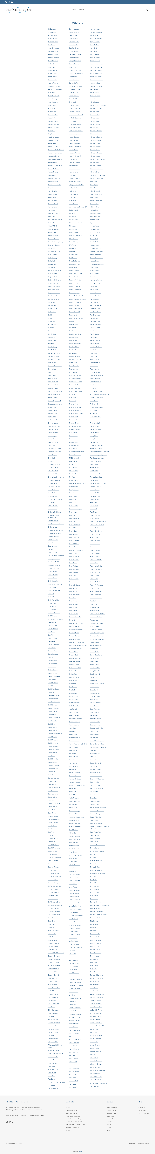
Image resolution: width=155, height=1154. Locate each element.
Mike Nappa (94, 185)
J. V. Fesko (72, 245)
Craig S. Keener (53, 597)
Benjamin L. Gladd (54, 286)
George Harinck (74, 57)
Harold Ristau (73, 150)
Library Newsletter (71, 1110)
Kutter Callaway (74, 846)
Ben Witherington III (54, 270)
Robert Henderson (96, 547)
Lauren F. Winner (74, 900)
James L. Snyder (74, 293)
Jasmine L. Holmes (75, 359)
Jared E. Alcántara (74, 350)
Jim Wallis (72, 477)
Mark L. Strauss (74, 1068)
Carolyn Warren (53, 442)
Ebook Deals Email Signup (74, 1122)
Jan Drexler (72, 328)
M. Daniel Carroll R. (75, 1014)
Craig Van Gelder (53, 600)
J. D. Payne (72, 216)
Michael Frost (94, 121)
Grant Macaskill (74, 96)
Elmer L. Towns (53, 981)
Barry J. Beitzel (52, 255)
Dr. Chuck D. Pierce (54, 876)
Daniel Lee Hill (52, 657)
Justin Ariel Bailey (74, 703)
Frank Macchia (52, 1063)
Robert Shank (94, 575)
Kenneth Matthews (75, 776)
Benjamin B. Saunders (55, 277)
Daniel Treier (52, 667)
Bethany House (111, 1113)
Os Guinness (94, 286)
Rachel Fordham (95, 429)
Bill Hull (50, 318)
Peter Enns (93, 353)
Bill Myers (51, 328)
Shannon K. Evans (95, 725)
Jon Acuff (72, 620)
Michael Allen (94, 111)
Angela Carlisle (52, 194)
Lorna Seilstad (73, 992)
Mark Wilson (73, 1087)
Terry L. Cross (94, 892)
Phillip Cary (93, 388)
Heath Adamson (74, 166)
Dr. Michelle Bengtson (55, 905)
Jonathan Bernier (74, 626)
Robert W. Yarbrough (96, 585)
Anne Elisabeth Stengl (55, 220)
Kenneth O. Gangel (75, 779)
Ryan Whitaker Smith (96, 636)
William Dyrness (95, 1073)
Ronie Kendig (94, 610)
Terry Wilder (94, 896)
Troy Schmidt (94, 984)
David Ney (51, 756)
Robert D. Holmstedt (96, 528)
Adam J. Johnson (53, 57)
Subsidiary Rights (143, 1113)
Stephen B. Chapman (97, 779)
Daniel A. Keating (53, 644)
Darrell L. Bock (52, 673)
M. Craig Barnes (74, 1011)
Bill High (50, 315)
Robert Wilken (94, 588)
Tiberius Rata (94, 921)
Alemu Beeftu (52, 80)
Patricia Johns (94, 299)
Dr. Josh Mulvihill (53, 892)
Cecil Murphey (52, 455)
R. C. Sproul (94, 404)
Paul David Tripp (95, 321)
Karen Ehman (73, 712)
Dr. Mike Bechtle (53, 908)
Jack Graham (73, 251)
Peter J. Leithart (95, 363)
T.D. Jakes (93, 857)
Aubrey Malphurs (53, 235)
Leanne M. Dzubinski (75, 909)
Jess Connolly (73, 442)
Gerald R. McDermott (76, 73)
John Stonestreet (74, 594)
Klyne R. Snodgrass (75, 827)
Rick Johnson (94, 502)
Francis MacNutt (53, 1057)
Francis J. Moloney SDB (55, 1053)
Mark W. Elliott (73, 1081)
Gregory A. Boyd (74, 108)
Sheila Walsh (94, 738)
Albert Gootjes (52, 76)
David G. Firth (52, 721)
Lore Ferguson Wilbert (76, 985)
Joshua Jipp (73, 674)
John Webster (73, 614)
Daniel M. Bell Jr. (53, 660)
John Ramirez (73, 582)
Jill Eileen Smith (74, 458)
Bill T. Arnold (52, 331)
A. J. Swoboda (52, 35)
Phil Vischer (94, 385)
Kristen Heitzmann (75, 836)
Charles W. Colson (54, 486)
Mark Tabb (72, 1077)
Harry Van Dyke (74, 159)
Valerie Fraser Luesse (97, 994)
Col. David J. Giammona (56, 555)
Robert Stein (94, 579)
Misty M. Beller (95, 207)
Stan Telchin (94, 766)
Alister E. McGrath (53, 96)
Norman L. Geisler (96, 280)
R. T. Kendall (94, 420)
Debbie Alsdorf (52, 781)
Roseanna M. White (96, 617)
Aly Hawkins (52, 111)
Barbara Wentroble (54, 251)
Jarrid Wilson (73, 353)
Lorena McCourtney (75, 989)
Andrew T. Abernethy (54, 185)
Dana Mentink (52, 638)
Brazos (109, 1124)
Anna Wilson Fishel (54, 213)
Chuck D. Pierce (53, 540)
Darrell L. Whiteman (54, 676)
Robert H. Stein (95, 540)
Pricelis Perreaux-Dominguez (99, 394)
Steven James (94, 820)
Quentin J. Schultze (96, 397)
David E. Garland (53, 708)
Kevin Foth (72, 792)
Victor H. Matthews (96, 1004)
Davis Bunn (51, 775)
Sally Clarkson (94, 642)
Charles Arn (51, 461)
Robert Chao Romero (97, 525)
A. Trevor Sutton (53, 42)
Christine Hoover (53, 527)
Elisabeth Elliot (52, 950)
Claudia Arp (51, 549)
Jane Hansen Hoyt (75, 334)
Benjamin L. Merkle (54, 289)
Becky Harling (52, 258)
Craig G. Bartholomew (55, 584)
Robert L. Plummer (96, 569)
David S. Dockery (53, 759)
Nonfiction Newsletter (72, 1113)
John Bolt (72, 515)
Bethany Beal (52, 305)
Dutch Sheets (52, 921)
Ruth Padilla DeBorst (96, 623)
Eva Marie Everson (54, 1029)
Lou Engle (72, 995)
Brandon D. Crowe (54, 353)
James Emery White (75, 274)
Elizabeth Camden (54, 959)
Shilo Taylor (94, 750)
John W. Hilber (73, 604)
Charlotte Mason (53, 490)
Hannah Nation (74, 137)
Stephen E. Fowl (95, 782)
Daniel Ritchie (52, 663)
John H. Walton (74, 544)
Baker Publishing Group (55, 242)
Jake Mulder (73, 267)
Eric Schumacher (53, 1010)
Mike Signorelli (95, 191)
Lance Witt (72, 871)
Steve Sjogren (94, 804)
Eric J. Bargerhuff (53, 997)
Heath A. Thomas (74, 162)
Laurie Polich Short (75, 906)
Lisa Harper (72, 954)
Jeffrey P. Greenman (75, 391)
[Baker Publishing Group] (18, 10)
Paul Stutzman (94, 350)
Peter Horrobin (95, 359)
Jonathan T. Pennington (76, 642)
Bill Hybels (51, 321)
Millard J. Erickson (96, 200)
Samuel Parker (94, 652)
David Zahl (51, 772)
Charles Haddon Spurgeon (56, 477)
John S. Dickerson (75, 585)
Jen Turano (72, 394)
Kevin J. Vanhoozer (75, 795)
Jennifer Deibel (74, 404)
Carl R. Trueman (53, 432)
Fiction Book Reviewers (73, 1116)
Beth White (51, 302)
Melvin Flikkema (95, 96)
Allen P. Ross (52, 105)
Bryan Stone (52, 417)
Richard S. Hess (95, 496)
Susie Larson (94, 842)
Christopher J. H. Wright (56, 530)
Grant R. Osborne (74, 99)
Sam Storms (94, 648)
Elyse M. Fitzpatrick (54, 988)
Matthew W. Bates (96, 76)
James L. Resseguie (75, 289)
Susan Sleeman (95, 835)
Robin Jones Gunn (96, 591)
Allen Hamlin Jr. (53, 102)
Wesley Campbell (95, 1051)
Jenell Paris (72, 397)
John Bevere (73, 512)
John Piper (72, 575)
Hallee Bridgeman (75, 134)
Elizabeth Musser (53, 969)
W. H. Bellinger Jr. (95, 1013)
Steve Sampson (95, 801)
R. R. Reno (93, 413)
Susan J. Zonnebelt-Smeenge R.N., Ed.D (99, 828)
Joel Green (72, 499)
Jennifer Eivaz (73, 417)
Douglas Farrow (53, 861)
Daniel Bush (52, 648)
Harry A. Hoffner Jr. (75, 156)
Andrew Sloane (53, 181)
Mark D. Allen (73, 1052)
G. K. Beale (51, 1085)
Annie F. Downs (53, 223)
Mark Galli (72, 1055)
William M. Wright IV (96, 1080)
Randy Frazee (94, 439)
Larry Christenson (74, 874)
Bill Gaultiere (52, 312)
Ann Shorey (51, 210)
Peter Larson (94, 366)
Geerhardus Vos (74, 42)
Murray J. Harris (95, 216)
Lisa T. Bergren (73, 966)
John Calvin (73, 528)
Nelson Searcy (94, 261)
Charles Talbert (53, 483)
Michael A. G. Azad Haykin (98, 105)
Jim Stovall (72, 474)
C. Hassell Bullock (53, 420)
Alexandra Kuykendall (55, 89)
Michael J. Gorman (96, 134)
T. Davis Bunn (94, 848)
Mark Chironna (74, 1049)
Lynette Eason (73, 1001)
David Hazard (52, 727)
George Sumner (74, 64)
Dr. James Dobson (54, 889)
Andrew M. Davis (53, 169)
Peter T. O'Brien (95, 378)
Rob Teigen (93, 512)
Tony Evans (93, 969)
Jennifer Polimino (75, 420)
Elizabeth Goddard (54, 965)
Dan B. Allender (53, 629)
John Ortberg (73, 572)
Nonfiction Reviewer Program (75, 1119)
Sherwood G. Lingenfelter (98, 747)
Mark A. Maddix (74, 1033)
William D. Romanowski (97, 1070)
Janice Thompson (75, 343)
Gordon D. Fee (73, 83)
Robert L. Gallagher (96, 566)
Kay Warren (72, 753)
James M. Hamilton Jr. (76, 296)
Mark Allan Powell (75, 1039)
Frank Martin (52, 1066)
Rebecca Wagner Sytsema (98, 455)
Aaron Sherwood (53, 48)
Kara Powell (73, 709)
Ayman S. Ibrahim (53, 239)
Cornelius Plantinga (54, 565)
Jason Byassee (73, 363)
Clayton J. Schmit (53, 552)
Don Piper (51, 835)
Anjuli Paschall (52, 200)
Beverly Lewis (52, 309)
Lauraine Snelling (74, 893)
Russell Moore (94, 620)
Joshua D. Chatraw (75, 668)
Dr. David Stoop (53, 883)
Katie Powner (73, 750)
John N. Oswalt (74, 569)
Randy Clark (94, 436)
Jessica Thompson (75, 455)
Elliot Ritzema (52, 978)
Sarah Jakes (94, 680)
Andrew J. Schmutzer (55, 166)
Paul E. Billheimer (95, 324)
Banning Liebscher (54, 245)
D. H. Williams (52, 616)
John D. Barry (73, 531)
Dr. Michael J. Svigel (54, 902)
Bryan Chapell (52, 407)
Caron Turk (51, 445)
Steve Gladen (94, 795)
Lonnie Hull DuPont (75, 982)
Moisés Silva (94, 210)
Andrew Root (52, 175)
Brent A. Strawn (53, 369)
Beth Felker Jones (53, 299)
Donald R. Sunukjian (54, 848)
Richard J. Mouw (95, 486)
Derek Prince (52, 813)
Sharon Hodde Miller (96, 728)
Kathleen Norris (74, 741)
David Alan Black (53, 689)
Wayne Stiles (94, 1042)
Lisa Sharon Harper (75, 963)
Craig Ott (51, 594)
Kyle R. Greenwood (75, 855)
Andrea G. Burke (53, 146)
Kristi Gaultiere (73, 842)
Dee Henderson (53, 794)
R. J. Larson (93, 410)
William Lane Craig (96, 1077)
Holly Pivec (72, 197)
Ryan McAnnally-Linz (97, 633)
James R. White (74, 305)
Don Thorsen (52, 842)
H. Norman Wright (75, 124)
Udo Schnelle (94, 991)
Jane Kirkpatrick (74, 337)
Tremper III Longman (96, 975)
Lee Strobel (72, 922)
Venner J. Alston (95, 1000)
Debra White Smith (54, 787)
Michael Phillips (95, 150)
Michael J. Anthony (96, 131)
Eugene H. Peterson (54, 1026)
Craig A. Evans (52, 578)
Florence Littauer (53, 1050)
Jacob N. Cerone (74, 261)
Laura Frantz (73, 887)
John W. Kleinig (74, 607)
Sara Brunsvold (95, 674)
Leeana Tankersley (75, 925)
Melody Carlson (95, 92)
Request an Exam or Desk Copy (75, 1124)
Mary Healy (93, 48)
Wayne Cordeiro (95, 1038)
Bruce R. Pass (52, 397)
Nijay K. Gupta (94, 274)
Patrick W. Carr (95, 309)
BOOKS (81, 10)
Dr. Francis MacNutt (54, 886)
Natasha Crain (94, 245)
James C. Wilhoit (74, 270)
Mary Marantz (94, 54)
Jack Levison (73, 258)
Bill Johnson (52, 324)
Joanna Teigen (73, 486)
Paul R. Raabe (94, 343)
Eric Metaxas (52, 1000)
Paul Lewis (93, 331)
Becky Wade (52, 264)
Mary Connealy (95, 42)
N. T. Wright (94, 235)
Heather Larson (74, 172)
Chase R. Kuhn (52, 493)
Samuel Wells (94, 658)
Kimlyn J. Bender (74, 823)
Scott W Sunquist (95, 703)
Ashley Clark (52, 232)
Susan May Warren (96, 832)
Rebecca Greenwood (97, 448)
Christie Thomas (53, 521)
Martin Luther (94, 35)
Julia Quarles (73, 687)
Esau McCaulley (53, 1019)
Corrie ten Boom (53, 568)
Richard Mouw (94, 490)
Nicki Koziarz (94, 267)
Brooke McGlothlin (54, 385)
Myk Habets (94, 223)
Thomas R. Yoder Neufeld (98, 915)
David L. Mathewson (54, 746)
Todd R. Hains (94, 956)
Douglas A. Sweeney (54, 857)
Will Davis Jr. (94, 1058)
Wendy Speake (95, 1045)
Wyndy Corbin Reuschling (98, 1083)
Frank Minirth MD (53, 1069)
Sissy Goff (93, 757)
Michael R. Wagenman (97, 159)
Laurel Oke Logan (74, 896)
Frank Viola (51, 1076)
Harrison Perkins (74, 153)
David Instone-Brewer (55, 733)
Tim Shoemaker (95, 934)
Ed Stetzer (51, 927)
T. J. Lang (93, 854)
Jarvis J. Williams (74, 356)
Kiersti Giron (73, 804)
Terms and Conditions (143, 1143)
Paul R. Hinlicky (95, 340)
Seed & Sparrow (111, 1110)
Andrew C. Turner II (54, 156)
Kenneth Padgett (74, 782)
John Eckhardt (73, 534)
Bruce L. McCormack (55, 391)
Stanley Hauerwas (96, 772)
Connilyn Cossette (54, 559)
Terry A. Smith (94, 886)
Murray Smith (94, 220)
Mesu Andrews (95, 99)
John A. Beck (73, 502)
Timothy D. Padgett (96, 940)
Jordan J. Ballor (74, 655)
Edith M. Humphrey (54, 937)
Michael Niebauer (95, 146)
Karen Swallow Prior (75, 718)
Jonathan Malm (74, 633)
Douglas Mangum (53, 867)
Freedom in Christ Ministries (57, 1082)
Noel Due (93, 277)
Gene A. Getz (73, 45)
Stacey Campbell (95, 763)
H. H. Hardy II (73, 121)
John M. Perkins (74, 556)
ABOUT (73, 10)
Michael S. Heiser (95, 166)
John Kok (72, 547)
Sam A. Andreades (96, 645)
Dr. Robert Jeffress (54, 911)
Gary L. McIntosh (74, 32)
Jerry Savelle (73, 439)
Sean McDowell (95, 709)
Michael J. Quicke (96, 137)
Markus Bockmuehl (96, 32)
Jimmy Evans (73, 480)
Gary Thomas (73, 38)
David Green (52, 724)
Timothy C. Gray (95, 937)
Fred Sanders (52, 1079)
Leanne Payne (73, 912)
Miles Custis (94, 197)
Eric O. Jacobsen (53, 1004)
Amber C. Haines (53, 127)
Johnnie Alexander (75, 617)
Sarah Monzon (94, 687)
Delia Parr (51, 800)
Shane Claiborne (95, 718)
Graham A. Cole (74, 92)
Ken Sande (72, 769)
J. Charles (72, 213)
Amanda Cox (52, 118)
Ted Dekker (93, 880)
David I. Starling (53, 730)
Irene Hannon (73, 204)
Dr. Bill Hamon (52, 870)
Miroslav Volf (94, 204)
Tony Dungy (94, 965)
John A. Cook (73, 506)
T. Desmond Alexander (97, 851)
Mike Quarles (94, 188)
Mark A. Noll (73, 1036)
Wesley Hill (93, 1054)
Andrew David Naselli (55, 159)
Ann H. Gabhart (53, 204)
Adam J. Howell (53, 54)
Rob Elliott (93, 509)
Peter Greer (94, 356)
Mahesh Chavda (74, 1023)
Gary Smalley (73, 35)
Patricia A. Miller (95, 293)
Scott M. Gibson (95, 696)
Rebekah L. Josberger (97, 458)
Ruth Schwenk (94, 626)
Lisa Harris (72, 957)
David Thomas (52, 762)
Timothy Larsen (95, 950)
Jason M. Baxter (74, 366)
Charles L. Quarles (54, 480)
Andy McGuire (52, 191)
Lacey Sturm (73, 868)
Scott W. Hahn (94, 706)
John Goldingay (74, 540)
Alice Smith (51, 92)
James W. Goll (73, 315)
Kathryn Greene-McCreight (78, 744)
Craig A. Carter (52, 575)
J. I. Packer (72, 226)
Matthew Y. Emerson (96, 80)
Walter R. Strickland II (97, 1026)
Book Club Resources (72, 1127)
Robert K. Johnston (96, 560)
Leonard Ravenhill (74, 935)
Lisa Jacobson (73, 960)
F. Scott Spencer (53, 1038)
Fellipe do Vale (53, 1042)
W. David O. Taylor (96, 1010)
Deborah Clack (53, 784)
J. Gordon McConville (76, 223)
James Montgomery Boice (77, 299)
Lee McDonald (73, 919)
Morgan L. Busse (95, 213)
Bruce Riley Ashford (54, 401)
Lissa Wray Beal (74, 973)
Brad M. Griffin (52, 350)
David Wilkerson (53, 768)
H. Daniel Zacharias (75, 118)
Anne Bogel (51, 216)
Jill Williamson (73, 461)
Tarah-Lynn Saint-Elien (97, 873)
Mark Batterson (74, 1043)
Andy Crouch (52, 188)
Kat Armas (72, 731)
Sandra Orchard (95, 668)
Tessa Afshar (94, 899)
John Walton (73, 610)
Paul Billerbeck (95, 315)
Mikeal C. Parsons (96, 194)
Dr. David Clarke (53, 880)
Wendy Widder (95, 1048)
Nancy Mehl (94, 239)
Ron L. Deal (93, 604)
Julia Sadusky (73, 690)
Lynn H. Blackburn (75, 1008)
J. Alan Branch (73, 210)
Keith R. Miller (73, 757)
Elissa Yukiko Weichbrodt (56, 953)
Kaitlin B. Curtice (74, 706)
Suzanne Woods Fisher (97, 845)
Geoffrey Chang (74, 48)
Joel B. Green (73, 496)
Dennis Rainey (52, 807)
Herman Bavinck (74, 178)
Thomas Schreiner (96, 918)
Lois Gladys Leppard (75, 979)
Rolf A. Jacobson (95, 594)
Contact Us (141, 1107)
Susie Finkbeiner (95, 838)
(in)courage (52, 29)
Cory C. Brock (52, 571)
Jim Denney (73, 467)
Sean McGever (95, 712)
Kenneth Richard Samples (77, 785)
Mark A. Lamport (74, 1030)
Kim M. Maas (73, 807)
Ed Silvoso (51, 924)
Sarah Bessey (94, 677)
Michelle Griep (95, 172)
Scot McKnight (95, 693)
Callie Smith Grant (54, 426)
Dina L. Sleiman (53, 829)
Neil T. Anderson (95, 255)
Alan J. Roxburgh (53, 70)
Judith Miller (73, 680)
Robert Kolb (94, 563)
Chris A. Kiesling (53, 506)
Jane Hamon (73, 331)
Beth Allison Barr (53, 296)
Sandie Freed (94, 661)
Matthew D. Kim (95, 61)
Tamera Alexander (96, 864)
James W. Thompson (76, 318)
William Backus (95, 1067)
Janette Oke (73, 340)
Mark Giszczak (73, 1058)
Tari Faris (93, 876)
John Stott (72, 598)
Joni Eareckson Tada (75, 648)
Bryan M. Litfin (52, 413)
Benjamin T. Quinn (54, 293)
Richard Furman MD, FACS (98, 483)
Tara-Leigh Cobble (96, 870)
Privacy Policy (132, 1143)
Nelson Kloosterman (96, 258)
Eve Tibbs (51, 1035)
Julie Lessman (73, 696)
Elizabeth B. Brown (54, 956)
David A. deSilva (53, 683)
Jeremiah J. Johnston (76, 426)
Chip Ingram (52, 502)
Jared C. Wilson (74, 347)
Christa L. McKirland (54, 512)
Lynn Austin (72, 1004)
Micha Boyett (94, 102)
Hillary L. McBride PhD (76, 185)
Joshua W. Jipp (74, 677)
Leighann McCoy (74, 928)
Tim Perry (93, 930)
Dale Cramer (52, 622)
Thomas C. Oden (95, 902)
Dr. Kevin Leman (53, 896)
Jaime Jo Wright (74, 264)
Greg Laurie (73, 102)
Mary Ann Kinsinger (96, 38)
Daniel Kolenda (53, 654)
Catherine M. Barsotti (55, 448)
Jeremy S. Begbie (74, 429)
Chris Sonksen (52, 509)
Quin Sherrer (94, 401)
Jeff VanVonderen (75, 378)
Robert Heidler (95, 544)
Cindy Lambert (52, 546)
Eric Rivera (51, 1007)
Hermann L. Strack (75, 181)
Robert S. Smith (95, 572)
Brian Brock (51, 372)
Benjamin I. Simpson (54, 280)
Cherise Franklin (53, 496)
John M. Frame (74, 553)
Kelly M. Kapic (73, 766)
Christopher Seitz (53, 536)
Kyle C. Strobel (74, 849)
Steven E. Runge (95, 814)
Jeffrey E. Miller (74, 385)
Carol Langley (52, 436)
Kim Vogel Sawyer (75, 814)
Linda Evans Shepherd (76, 947)
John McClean (73, 566)
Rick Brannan (94, 499)
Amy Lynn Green (53, 137)
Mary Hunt (93, 51)
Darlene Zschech (53, 670)
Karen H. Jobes (74, 715)
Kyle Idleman (73, 852)
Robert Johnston (95, 556)
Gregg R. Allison (74, 105)
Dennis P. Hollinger (54, 803)
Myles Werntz (94, 226)
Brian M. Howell (53, 378)
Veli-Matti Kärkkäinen (97, 997)
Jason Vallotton (74, 369)
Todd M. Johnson (95, 953)
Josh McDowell (74, 664)
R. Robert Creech (95, 417)
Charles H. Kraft (53, 471)
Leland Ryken (73, 931)
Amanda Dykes (52, 121)
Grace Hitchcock (74, 89)
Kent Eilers (72, 788)
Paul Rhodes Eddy (96, 347)
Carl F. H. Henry (53, 429)
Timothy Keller (95, 946)
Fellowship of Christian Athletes (55, 1046)
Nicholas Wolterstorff (97, 264)
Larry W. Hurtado (74, 881)
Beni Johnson (52, 274)
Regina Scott (94, 464)
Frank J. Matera (53, 1060)
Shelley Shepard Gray (97, 744)
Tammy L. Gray (95, 867)
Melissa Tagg (94, 89)
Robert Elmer (94, 537)
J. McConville (73, 232)
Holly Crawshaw (74, 194)
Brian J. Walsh (52, 375)
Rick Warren (94, 506)
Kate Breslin (73, 734)
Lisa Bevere (72, 950)
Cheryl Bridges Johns (55, 499)
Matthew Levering (96, 67)
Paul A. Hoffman (95, 312)
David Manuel (52, 753)
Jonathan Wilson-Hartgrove (78, 645)
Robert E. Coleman (96, 531)
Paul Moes (93, 337)
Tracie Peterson (95, 972)
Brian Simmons (53, 382)
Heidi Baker (72, 175)
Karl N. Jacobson (74, 725)
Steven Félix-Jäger (96, 817)
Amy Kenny (51, 134)
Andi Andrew (52, 143)
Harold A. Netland (74, 143)
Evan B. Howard (53, 1032)
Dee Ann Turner (53, 791)
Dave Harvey (52, 679)
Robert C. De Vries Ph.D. (98, 521)
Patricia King (94, 302)
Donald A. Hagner (53, 845)
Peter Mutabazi (95, 372)
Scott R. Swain (94, 699)
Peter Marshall (94, 369)
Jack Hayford (73, 255)
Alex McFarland (53, 83)
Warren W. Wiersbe (96, 1035)
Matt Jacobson (95, 57)
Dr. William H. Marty (54, 915)
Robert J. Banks (95, 550)
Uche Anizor (94, 988)
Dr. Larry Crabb (53, 899)
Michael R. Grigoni (96, 153)
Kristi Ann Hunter (74, 839)
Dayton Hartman (53, 778)
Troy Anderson (94, 981)
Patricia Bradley (95, 296)
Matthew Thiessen (96, 73)
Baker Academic (112, 1107)
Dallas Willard (52, 625)
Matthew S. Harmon (96, 70)
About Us (68, 1107)
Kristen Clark (73, 833)
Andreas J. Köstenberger (56, 150)
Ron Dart (93, 601)
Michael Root (94, 162)
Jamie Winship (73, 324)
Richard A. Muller (95, 474)
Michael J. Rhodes (96, 140)
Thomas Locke (95, 908)
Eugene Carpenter (54, 1023)
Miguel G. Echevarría (96, 178)
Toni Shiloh (93, 962)
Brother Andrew (53, 388)
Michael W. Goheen (96, 169)
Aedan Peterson (53, 61)
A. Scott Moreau (53, 38)
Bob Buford (51, 337)
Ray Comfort (94, 442)
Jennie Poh (72, 401)
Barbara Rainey (52, 248)
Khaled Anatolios (74, 801)
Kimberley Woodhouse (76, 817)
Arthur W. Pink (52, 226)
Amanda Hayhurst (53, 124)
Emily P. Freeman (53, 991)
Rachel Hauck (94, 432)
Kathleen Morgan (74, 738)
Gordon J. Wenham (75, 86)
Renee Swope (94, 467)
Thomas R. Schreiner (97, 911)
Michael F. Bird (94, 115)
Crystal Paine (52, 603)
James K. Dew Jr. (74, 286)
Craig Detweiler (53, 581)
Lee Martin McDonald (76, 915)
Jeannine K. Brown (75, 375)
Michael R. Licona (95, 156)
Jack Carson (73, 248)
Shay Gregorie (94, 734)
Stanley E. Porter (95, 769)
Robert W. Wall (95, 582)
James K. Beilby (74, 283)
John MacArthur (74, 560)
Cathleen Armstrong (54, 451)
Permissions (142, 1110)
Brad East (51, 343)
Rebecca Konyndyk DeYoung (99, 451)
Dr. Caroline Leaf (53, 873)
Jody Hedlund (73, 493)
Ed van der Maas (53, 930)
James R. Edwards (75, 302)
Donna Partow (52, 851)
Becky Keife (52, 261)
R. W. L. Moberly (95, 423)
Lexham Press (73, 941)
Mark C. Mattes (74, 1046)
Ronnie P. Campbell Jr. (97, 614)
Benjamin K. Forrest (54, 283)
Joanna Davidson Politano (77, 483)
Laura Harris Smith (75, 890)
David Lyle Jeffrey (53, 749)
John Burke (72, 521)
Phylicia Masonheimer (97, 391)
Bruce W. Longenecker (55, 404)
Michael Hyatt (94, 127)
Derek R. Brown (53, 816)
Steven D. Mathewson (97, 811)
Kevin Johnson (73, 798)
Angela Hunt (52, 197)
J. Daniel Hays (73, 220)
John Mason (73, 563)
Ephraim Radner (53, 994)
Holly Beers (72, 191)
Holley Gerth (73, 188)
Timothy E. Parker (96, 943)
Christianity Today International (53, 516)
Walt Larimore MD (96, 1016)
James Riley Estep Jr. (75, 309)
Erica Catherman (53, 1013)
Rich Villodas (94, 471)
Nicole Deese (94, 270)
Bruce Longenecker (54, 394)
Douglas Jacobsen (54, 864)
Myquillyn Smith (95, 229)
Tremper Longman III (96, 978)
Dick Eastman (52, 826)
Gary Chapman (74, 29)
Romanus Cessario (96, 598)
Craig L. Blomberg (54, 590)
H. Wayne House (74, 127)
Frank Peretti (52, 1073)
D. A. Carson (52, 609)
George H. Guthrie (75, 54)
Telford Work (94, 883)
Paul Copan (94, 318)
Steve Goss (93, 798)
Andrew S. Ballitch (54, 178)
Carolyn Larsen (53, 439)
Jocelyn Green (73, 490)
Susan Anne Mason (96, 823)
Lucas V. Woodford (75, 998)
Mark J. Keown (74, 1065)
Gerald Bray (73, 67)
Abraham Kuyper (53, 51)
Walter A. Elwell (95, 1019)
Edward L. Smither (54, 943)
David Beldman (53, 698)
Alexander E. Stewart (54, 86)
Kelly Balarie (73, 763)
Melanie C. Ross (95, 83)
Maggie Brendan (74, 1020)
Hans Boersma (73, 140)
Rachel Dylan (94, 426)
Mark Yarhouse (95, 29)
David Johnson (52, 740)
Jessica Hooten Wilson (76, 451)
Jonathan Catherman (76, 629)
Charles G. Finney (53, 467)
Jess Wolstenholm (75, 445)
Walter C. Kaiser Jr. (96, 1023)
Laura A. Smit (73, 884)
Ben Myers (51, 267)
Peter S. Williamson (96, 375)
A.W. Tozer (51, 45)
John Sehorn (73, 588)
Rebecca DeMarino (96, 445)
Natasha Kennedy (95, 248)
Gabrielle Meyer (53, 1088)
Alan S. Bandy (52, 73)
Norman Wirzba (95, 283)
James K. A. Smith (75, 280)
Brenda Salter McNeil (55, 366)
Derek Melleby (52, 810)
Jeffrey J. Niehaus (74, 388)
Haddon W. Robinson (76, 131)
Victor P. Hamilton (96, 1007)
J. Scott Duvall (73, 239)
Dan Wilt (50, 635)
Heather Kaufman (74, 169)
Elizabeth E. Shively (54, 962)
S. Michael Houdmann (97, 639)
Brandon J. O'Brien (54, 359)
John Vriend (73, 601)
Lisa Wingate (73, 969)
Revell (108, 1130)
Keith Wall (72, 760)
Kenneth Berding (74, 772)
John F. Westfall (74, 537)
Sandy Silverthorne (96, 671)
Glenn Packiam (74, 80)
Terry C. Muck (94, 889)
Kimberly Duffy (74, 820)
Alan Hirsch (51, 67)
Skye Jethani (94, 760)
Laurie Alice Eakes (75, 903)
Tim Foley (93, 927)
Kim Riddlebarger (74, 811)
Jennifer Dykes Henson (76, 413)
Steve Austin (94, 792)
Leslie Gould (73, 938)
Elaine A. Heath (53, 946)
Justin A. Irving (73, 699)
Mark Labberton (74, 1071)
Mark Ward (72, 1084)
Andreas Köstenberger (55, 153)
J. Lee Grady (73, 229)
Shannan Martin (95, 722)
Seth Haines (94, 715)
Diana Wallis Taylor (54, 819)
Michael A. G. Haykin (96, 108)
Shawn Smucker (95, 731)
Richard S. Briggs (95, 493)
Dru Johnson (52, 918)
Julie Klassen (73, 693)
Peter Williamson (95, 382)
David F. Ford (52, 714)
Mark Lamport (73, 1074)
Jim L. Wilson (73, 471)
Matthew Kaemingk (96, 64)
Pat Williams (94, 289)
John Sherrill (73, 591)
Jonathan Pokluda (74, 636)
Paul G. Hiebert (95, 328)
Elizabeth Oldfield (53, 972)
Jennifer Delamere (75, 407)
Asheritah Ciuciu (53, 229)
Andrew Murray (53, 172)
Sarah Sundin (94, 690)
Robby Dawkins (95, 515)
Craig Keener (52, 587)
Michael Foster (95, 118)
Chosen (109, 1122)
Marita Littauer (73, 1027)
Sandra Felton (94, 664)
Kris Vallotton (73, 830)
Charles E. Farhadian (54, 464)
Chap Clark (51, 458)
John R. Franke (73, 579)
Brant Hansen (52, 363)
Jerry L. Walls (73, 436)
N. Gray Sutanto (95, 232)
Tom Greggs (94, 959)
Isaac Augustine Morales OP (78, 207)
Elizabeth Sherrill (53, 975)
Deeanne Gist (52, 797)
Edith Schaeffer (53, 940)
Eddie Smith (52, 934)
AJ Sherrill (51, 64)
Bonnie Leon (52, 340)
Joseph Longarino (75, 658)
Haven (109, 1127)
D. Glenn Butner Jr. (54, 613)
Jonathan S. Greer (75, 639)
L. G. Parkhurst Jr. (74, 865)
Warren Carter (94, 1032)
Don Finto (51, 832)
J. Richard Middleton (75, 235)
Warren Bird (94, 1029)
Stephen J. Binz (95, 785)
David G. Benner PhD (55, 718)
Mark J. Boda (73, 1062)
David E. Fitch (52, 705)
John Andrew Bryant (75, 509)
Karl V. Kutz (72, 728)
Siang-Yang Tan (95, 753)
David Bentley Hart (54, 702)
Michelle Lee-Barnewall (97, 175)
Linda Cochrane (74, 944)
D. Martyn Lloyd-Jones (55, 619)
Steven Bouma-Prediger (98, 807)
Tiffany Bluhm (94, 924)
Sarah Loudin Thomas (97, 683)
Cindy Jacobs (52, 543)
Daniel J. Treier (52, 651)
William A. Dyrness (96, 1064)
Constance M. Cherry (55, 562)
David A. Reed (52, 686)
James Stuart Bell (74, 312)
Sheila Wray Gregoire (97, 741)
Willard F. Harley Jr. (96, 1061)
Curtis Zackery (52, 606)
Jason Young (73, 372)
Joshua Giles (73, 671)
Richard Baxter (94, 480)
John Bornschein (74, 518)
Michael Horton (95, 124)
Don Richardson (53, 838)
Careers (68, 1130)
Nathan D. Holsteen (96, 251)
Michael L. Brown (95, 143)
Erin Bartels (51, 1016)
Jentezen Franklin (74, 423)
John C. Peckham (74, 525)
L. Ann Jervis (73, 861)
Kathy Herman (73, 747)
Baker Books (110, 1116)
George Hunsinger (75, 61)
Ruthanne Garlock (96, 629)
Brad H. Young (52, 347)
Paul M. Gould (94, 334)
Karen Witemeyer (74, 722)
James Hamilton (74, 277)
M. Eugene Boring (74, 1017)
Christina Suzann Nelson (56, 524)
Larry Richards (73, 877)
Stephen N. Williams (96, 788)
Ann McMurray (52, 207)
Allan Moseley (52, 99)
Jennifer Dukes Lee (75, 410)
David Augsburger (53, 695)
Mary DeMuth (94, 45)
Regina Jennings (95, 461)
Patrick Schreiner (95, 305)
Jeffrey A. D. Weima (75, 382)
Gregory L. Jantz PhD (76, 115)
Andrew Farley (52, 162)
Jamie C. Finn (73, 321)
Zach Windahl (94, 1086)
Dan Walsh (51, 632)
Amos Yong (51, 131)
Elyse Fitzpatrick (53, 984)
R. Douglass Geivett (96, 407)
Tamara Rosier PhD (96, 861)
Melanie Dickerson (96, 86)
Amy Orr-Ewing (53, 140)
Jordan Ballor (73, 652)
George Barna (73, 51)
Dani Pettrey (52, 641)
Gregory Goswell (74, 111)
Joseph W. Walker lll (75, 661)
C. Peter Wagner (53, 423)
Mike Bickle (94, 181)
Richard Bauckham (96, 477)
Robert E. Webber (95, 534)
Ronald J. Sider (95, 607)
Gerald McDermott (75, 70)
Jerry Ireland (73, 432)
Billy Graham (52, 334)
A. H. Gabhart (52, 32)
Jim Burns (72, 464)
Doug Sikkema (52, 854)
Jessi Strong (73, 448)
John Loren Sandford (76, 550)
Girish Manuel (73, 76)
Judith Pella (72, 683)
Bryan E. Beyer (52, 410)
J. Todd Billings (73, 242)
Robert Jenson (94, 553)
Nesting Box (110, 1119)
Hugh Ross (72, 200)
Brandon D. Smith (53, 356)
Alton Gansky (52, 108)
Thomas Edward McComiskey (99, 905)
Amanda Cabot (52, 115)
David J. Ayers (52, 737)
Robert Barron (94, 518)
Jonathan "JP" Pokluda (76, 623)
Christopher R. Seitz (54, 533)
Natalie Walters (95, 242)
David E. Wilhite (53, 711)
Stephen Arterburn (96, 776)
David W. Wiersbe (53, 765)
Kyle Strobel (73, 858)
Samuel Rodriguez (96, 655)
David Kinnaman (53, 743)
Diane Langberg (53, 822)
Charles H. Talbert (53, 474)
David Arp (51, 692)
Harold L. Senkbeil (75, 146)
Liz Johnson (73, 976)
